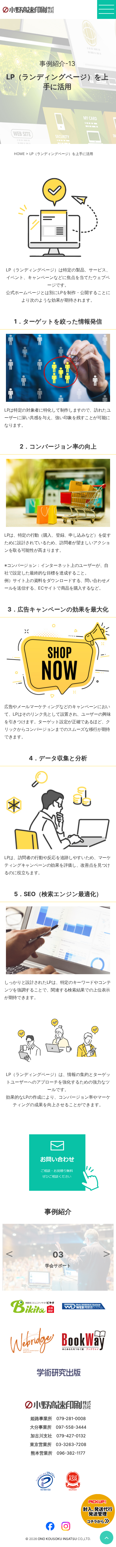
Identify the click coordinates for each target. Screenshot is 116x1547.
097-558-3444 (71, 1427)
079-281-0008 (71, 1418)
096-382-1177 (71, 1453)
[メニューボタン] (106, 11)
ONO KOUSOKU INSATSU (57, 1539)
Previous (9, 1253)
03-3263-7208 (71, 1444)
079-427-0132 (71, 1435)
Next (107, 1253)
